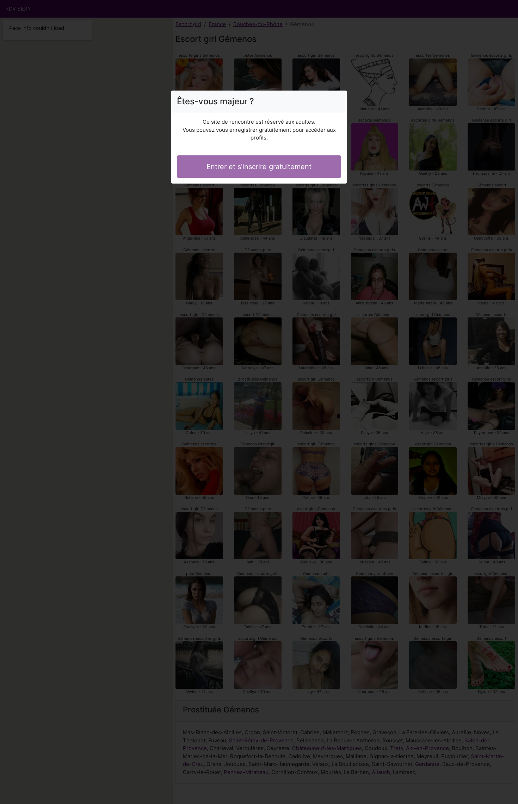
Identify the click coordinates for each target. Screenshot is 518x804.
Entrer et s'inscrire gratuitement (259, 166)
